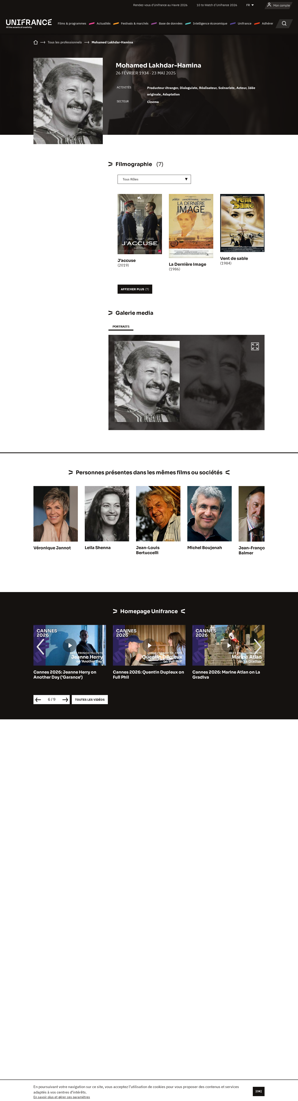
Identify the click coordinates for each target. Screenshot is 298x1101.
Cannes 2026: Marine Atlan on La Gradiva (226, 675)
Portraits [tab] (121, 326)
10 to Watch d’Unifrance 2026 (217, 5)
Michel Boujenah (204, 547)
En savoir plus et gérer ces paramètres (61, 1097)
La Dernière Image (187, 264)
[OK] (259, 1091)
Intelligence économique (210, 23)
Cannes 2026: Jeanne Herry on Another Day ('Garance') (64, 675)
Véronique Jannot (52, 547)
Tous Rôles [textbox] (130, 179)
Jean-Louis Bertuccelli (148, 550)
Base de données (170, 23)
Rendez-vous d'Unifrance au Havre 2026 (160, 5)
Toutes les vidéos (90, 700)
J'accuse (127, 260)
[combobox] (154, 179)
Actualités (103, 23)
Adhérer (267, 23)
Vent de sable (234, 258)
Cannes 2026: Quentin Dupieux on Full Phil (148, 675)
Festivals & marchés (134, 23)
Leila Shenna (98, 547)
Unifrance (244, 23)
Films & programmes (72, 23)
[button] (255, 347)
